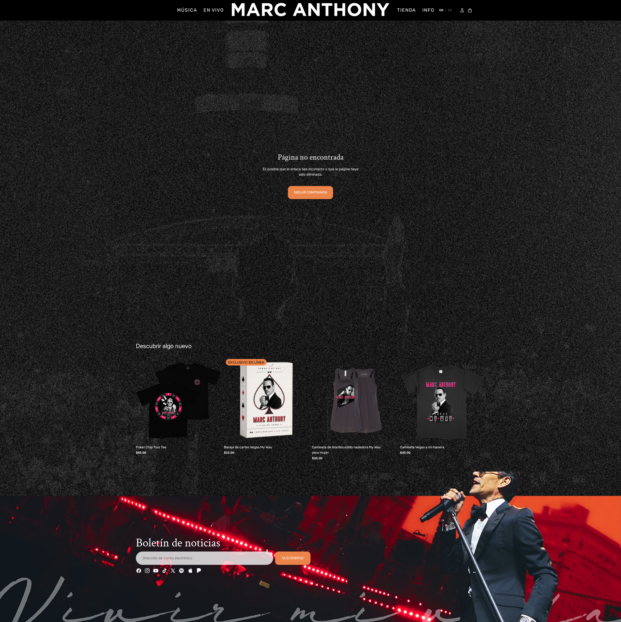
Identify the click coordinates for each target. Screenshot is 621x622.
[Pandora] (198, 571)
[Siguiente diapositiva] (213, 400)
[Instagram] (147, 571)
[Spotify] (181, 571)
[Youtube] (156, 571)
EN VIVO (214, 10)
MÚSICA (187, 10)
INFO (428, 10)
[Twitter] (173, 571)
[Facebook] (139, 571)
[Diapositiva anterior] (143, 400)
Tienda (406, 10)
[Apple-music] (190, 571)
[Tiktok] (164, 571)
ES (450, 10)
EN (441, 10)
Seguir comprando (310, 192)
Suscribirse (293, 558)
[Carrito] (469, 11)
